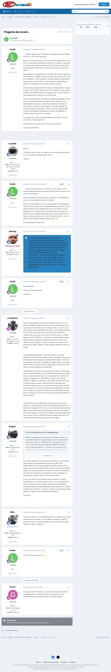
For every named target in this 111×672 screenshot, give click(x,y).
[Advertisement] (37, 24)
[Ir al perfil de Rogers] (13, 434)
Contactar (63, 662)
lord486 (12, 144)
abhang (12, 231)
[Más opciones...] (68, 49)
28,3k (13, 250)
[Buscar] (107, 11)
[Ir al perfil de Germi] (13, 595)
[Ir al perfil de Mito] (13, 520)
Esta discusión (97, 11)
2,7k (13, 162)
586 (13, 606)
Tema (38, 662)
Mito (12, 512)
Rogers (12, 426)
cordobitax (12, 318)
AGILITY (31, 40)
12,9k (14, 531)
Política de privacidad (50, 662)
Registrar (104, 4)
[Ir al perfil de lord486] (13, 151)
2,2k (13, 445)
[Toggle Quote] (26, 432)
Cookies (72, 662)
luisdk (12, 49)
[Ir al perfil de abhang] (13, 239)
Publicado (34, 49)
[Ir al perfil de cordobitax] (13, 326)
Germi (13, 587)
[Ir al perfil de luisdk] (6, 39)
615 (13, 337)
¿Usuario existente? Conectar (85, 4)
